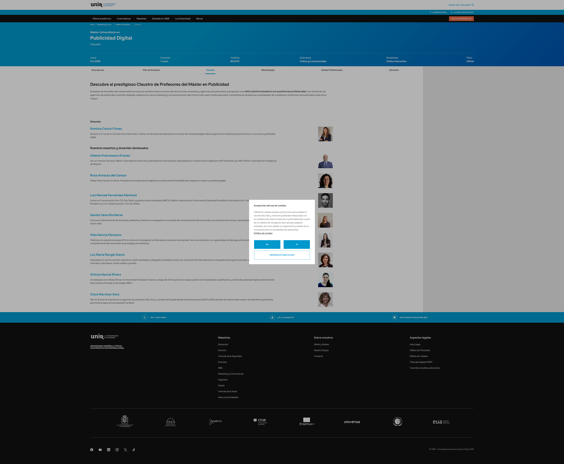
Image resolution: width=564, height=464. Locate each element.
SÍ (297, 244)
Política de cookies (263, 233)
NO (267, 244)
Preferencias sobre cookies (282, 255)
